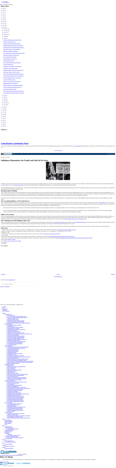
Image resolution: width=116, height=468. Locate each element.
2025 (3, 10)
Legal (3, 307)
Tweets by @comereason (5, 286)
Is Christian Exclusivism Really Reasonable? (15, 320)
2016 (3, 25)
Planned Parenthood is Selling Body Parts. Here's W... (13, 70)
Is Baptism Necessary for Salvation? (14, 392)
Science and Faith (8, 412)
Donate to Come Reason (9, 446)
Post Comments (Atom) (10, 279)
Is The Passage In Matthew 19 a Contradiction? (16, 348)
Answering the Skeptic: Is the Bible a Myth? (15, 321)
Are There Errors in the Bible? (13, 334)
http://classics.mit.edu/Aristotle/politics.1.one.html (66, 229)
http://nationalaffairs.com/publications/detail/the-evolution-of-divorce (61, 236)
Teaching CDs (7, 432)
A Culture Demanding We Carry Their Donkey (12, 77)
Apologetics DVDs (8, 430)
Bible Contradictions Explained (13, 363)
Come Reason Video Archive (12, 428)
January (5, 104)
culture (12, 240)
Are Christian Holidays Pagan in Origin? (15, 408)
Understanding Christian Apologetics (14, 325)
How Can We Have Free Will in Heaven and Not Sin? (17, 374)
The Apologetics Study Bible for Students (15, 437)
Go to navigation (5, 2)
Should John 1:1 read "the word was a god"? (15, 332)
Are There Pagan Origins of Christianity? (15, 342)
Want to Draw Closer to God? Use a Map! (11, 72)
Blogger (60, 150)
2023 (3, 12)
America (9, 240)
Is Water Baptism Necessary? (12, 350)
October (5, 32)
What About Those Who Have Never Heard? (16, 336)
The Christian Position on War (13, 404)
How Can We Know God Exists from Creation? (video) (14, 53)
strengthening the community (59, 222)
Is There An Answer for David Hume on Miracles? (17, 378)
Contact (3, 447)
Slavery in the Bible (11, 411)
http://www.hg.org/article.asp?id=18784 (52, 233)
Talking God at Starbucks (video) (9, 89)
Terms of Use (5, 308)
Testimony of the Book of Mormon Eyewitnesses (16, 339)
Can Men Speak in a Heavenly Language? (15, 396)
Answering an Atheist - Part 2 (13, 319)
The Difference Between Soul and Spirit (15, 399)
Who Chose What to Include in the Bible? (15, 327)
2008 (3, 118)
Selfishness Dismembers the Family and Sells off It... (13, 45)
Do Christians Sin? (10, 384)
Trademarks (4, 309)
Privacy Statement (5, 311)
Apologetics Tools (8, 426)
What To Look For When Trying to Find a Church (16, 381)
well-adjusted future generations (80, 222)
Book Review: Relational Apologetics (10, 51)
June (4, 95)
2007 (3, 120)
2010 (3, 114)
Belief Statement (8, 420)
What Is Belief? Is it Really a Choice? (14, 379)
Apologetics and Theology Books (11, 436)
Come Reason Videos (9, 427)
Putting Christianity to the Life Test (10, 58)
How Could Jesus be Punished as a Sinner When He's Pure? (18, 388)
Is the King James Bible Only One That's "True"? (16, 387)
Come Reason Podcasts (9, 429)
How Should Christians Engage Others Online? (12, 40)
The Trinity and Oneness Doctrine (13, 331)
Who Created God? (11, 315)
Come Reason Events (9, 440)
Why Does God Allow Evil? (12, 376)
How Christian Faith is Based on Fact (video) (12, 62)
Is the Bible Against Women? (12, 351)
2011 (3, 112)
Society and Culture (8, 402)
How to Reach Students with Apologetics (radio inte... (13, 74)
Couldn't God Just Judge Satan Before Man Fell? (16, 377)
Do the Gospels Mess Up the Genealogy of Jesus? (16, 360)
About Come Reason (9, 421)
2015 (3, 27)
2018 (3, 21)
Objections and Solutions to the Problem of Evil (16, 366)
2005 (3, 124)
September (6, 34)
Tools (3, 425)
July (4, 38)
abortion (5, 240)
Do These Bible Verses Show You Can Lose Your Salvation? (18, 356)
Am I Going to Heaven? (11, 344)
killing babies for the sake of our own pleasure (74, 218)
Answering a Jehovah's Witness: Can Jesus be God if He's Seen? (19, 333)
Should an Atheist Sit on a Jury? (9, 41)
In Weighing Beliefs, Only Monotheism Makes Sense (13, 47)
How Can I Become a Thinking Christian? (15, 398)
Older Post (113, 274)
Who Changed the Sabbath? (12, 391)
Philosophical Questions (9, 364)
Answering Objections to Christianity (14, 369)
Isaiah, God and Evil (11, 368)
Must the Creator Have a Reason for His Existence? (13, 85)
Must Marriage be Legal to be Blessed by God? (16, 406)
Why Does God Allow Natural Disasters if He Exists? (17, 317)
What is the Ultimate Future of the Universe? (15, 413)
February (5, 102)
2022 (3, 13)
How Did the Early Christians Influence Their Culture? (13, 92)
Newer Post (3, 274)
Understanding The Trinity (12, 330)
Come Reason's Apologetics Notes (14, 143)
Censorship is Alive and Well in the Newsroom (12, 66)
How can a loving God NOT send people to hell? (16, 316)
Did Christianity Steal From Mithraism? (14, 343)
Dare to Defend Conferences (10, 441)
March (5, 101)
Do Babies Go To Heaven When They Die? (15, 397)
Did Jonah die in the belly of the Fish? (14, 390)
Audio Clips (9, 434)
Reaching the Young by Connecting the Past (11, 49)
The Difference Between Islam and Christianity (16, 329)
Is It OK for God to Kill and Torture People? (11, 81)
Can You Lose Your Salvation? (13, 382)
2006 (3, 122)
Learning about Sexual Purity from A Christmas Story (13, 75)
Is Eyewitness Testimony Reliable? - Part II (15, 338)
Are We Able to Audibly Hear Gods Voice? (15, 401)
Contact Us (4, 306)
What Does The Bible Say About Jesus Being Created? (17, 358)
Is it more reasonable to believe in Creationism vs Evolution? (18, 415)
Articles (3, 313)
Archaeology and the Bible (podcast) (10, 68)
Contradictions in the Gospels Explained (15, 353)
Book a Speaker (8, 423)
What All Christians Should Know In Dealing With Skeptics (18, 322)
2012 (3, 110)
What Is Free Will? (10, 372)
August (5, 36)
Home (1, 4)
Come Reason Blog (8, 444)
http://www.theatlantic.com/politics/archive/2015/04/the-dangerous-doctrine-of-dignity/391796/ (74, 237)
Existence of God (8, 314)
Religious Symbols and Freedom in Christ (15, 410)
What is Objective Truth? (12, 370)
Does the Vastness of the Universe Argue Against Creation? (18, 417)
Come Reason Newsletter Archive (13, 435)
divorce (15, 240)
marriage (19, 240)
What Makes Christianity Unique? (13, 340)
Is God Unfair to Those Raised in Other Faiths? (16, 341)
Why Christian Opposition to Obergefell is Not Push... (13, 91)
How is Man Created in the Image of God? (15, 400)
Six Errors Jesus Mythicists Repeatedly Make (12, 43)
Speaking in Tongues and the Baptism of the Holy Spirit (18, 393)
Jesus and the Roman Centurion (13, 349)
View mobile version (58, 276)
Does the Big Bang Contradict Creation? (15, 416)
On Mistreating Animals (11, 352)
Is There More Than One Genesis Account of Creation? (17, 346)
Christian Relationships (11, 405)
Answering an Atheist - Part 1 (13, 318)
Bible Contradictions (9, 345)
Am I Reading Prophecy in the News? (14, 403)
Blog (3, 443)
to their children (102, 202)
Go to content (5, 1)
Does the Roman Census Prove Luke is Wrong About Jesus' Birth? (20, 362)
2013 (3, 109)
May (4, 97)
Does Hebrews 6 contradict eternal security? (15, 355)
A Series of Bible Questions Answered (14, 385)
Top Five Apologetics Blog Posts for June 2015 (12, 87)
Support (3, 445)
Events (3, 439)
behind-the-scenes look (18, 185)
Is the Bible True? (10, 326)
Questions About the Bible (10, 380)
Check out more (3, 461)
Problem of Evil (10, 365)
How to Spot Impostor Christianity (9, 56)
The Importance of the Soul (8, 60)
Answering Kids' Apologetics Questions (15, 409)
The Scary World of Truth (8, 64)
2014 (3, 107)
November (6, 30)
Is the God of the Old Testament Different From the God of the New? (20, 361)
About (3, 418)
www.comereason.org (78, 146)
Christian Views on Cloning (12, 414)
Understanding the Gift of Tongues (14, 394)
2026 (3, 8)
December (6, 28)
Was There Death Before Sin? (13, 386)
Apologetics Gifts (8, 438)
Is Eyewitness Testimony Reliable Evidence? (15, 337)
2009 (3, 116)
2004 (3, 126)
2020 (3, 17)
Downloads (7, 433)
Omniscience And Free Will (12, 373)
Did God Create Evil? (11, 367)
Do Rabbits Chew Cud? (11, 354)
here (3, 185)
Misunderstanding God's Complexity (10, 83)
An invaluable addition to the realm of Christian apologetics (11, 455)
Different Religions (8, 324)
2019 (3, 19)
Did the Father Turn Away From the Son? (15, 389)
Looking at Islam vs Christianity (13, 328)
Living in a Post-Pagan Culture (9, 79)
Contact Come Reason (9, 448)
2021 (3, 15)
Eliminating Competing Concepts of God (11, 55)
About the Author (8, 422)
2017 (3, 23)
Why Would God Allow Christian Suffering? (15, 375)
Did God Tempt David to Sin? (13, 357)
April (5, 99)
